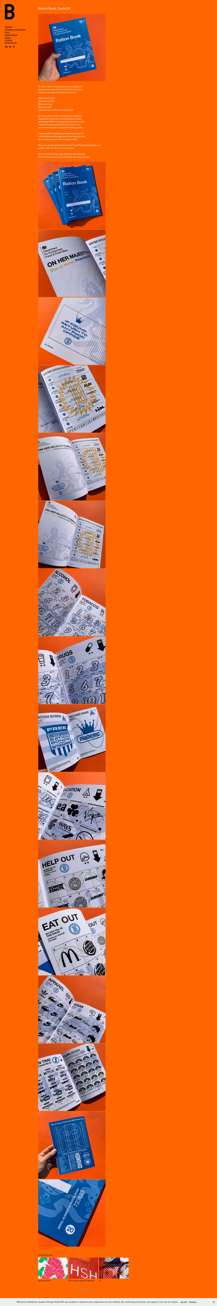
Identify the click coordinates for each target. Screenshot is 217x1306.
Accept (183, 1302)
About (7, 38)
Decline (193, 1302)
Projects (8, 27)
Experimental (11, 35)
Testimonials (11, 43)
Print (7, 32)
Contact (8, 40)
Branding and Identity (15, 30)
